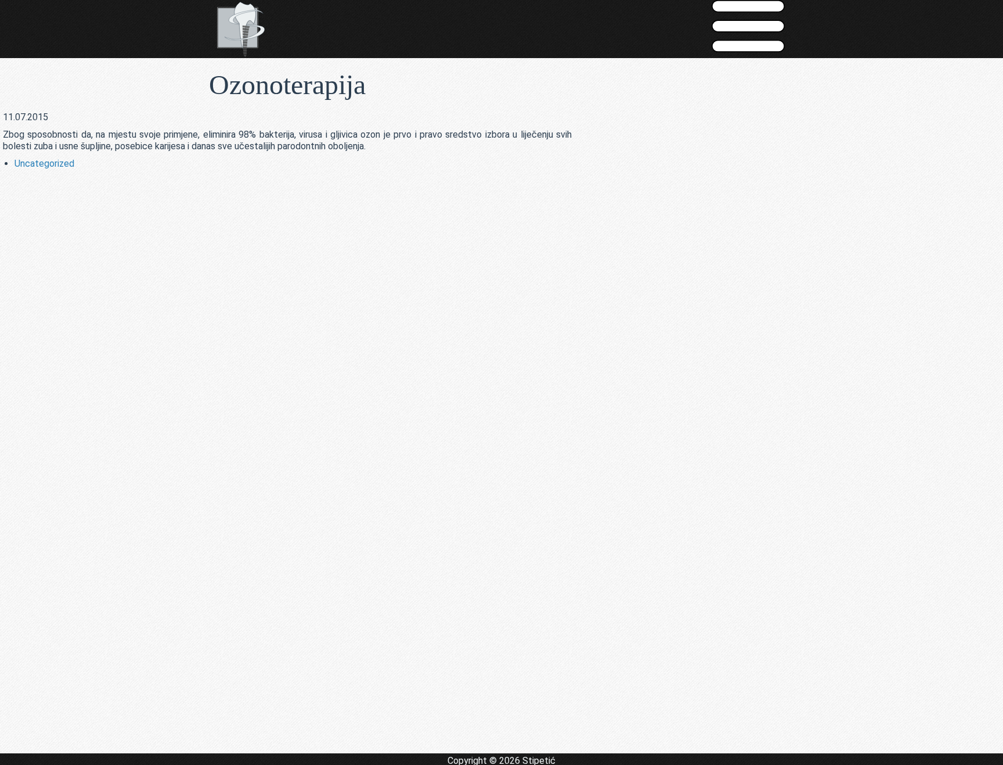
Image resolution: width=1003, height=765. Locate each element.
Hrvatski (483, 77)
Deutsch (520, 77)
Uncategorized (44, 163)
